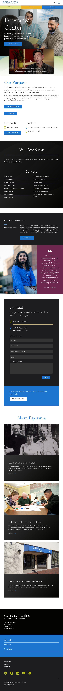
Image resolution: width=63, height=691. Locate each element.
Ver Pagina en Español (13, 44)
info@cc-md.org (8, 628)
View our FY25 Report (13, 106)
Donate (31, 7)
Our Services (10, 113)
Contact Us (7, 661)
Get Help (52, 7)
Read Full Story (27, 238)
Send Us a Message (12, 132)
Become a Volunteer (18, 398)
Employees (7, 666)
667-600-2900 (12, 128)
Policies (6, 664)
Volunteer (10, 7)
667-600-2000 (8, 626)
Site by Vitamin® (9, 684)
